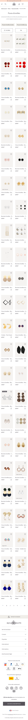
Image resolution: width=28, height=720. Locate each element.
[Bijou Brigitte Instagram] (11, 688)
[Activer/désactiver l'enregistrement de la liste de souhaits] (11, 35)
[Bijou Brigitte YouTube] (14, 691)
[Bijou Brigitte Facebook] (16, 688)
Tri (21, 30)
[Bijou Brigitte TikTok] (7, 688)
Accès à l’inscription (14, 703)
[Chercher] (5, 4)
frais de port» (10, 714)
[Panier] (26, 4)
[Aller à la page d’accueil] (14, 3)
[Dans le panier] (11, 52)
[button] (19, 4)
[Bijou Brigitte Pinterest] (21, 688)
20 (24, 605)
